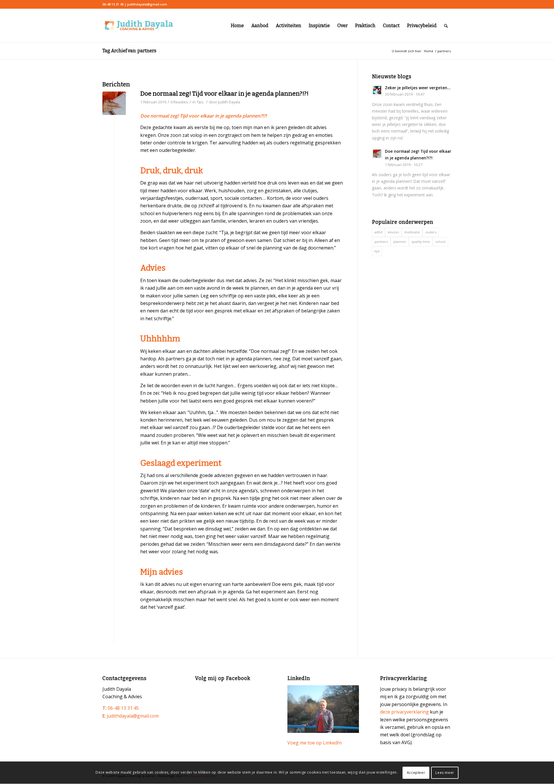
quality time (420, 241)
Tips (200, 102)
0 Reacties (179, 102)
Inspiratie (319, 25)
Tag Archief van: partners (129, 50)
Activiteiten (288, 25)
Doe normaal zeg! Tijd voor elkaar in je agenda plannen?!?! (224, 93)
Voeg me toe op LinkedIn (314, 743)
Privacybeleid (422, 25)
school (440, 241)
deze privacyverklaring (404, 712)
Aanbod (259, 25)
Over (342, 25)
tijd (377, 251)
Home (237, 25)
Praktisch (365, 25)
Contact (391, 25)
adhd (378, 232)
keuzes (393, 232)
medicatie (412, 232)
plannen (399, 241)
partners (381, 241)
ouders (430, 232)
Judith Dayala (229, 102)
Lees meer (444, 772)
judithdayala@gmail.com (133, 716)
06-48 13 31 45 (123, 708)
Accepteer (416, 772)
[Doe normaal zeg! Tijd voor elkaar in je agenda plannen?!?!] (114, 103)
